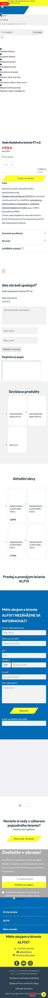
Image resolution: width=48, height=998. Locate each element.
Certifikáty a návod (11, 248)
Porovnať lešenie (24, 838)
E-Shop (5, 20)
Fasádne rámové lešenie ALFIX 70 (17, 196)
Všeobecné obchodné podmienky (24, 978)
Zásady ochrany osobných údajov (24, 983)
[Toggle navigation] (15, 12)
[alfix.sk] (24, 906)
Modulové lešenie (8, 61)
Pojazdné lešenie (7, 56)
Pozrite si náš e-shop (25, 955)
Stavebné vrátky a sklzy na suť (13, 82)
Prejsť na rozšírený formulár (14, 719)
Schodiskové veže (8, 67)
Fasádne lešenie (7, 51)
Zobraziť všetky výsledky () (12, 91)
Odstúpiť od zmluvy (24, 988)
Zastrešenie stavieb (9, 72)
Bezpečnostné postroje (10, 87)
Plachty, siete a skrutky (10, 77)
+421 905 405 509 (25, 948)
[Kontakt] (24, 899)
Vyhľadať (37, 32)
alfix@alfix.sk (26, 952)
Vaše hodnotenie (9, 298)
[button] (43, 994)
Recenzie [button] (6, 241)
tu (38, 895)
